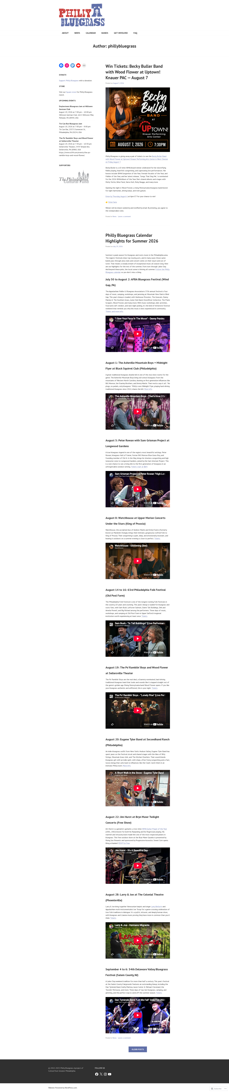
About (65, 33)
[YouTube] (78, 65)
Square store (71, 92)
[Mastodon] (72, 65)
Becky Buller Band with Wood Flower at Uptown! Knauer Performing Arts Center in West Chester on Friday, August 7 (137, 159)
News (77, 33)
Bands (104, 33)
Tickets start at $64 (139, 466)
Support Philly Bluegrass (69, 80)
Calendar (91, 33)
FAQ (135, 33)
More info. (127, 765)
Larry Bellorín (156, 906)
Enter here (112, 202)
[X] (101, 1074)
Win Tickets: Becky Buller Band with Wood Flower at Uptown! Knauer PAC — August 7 (134, 71)
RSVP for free (124, 843)
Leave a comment (124, 216)
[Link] (84, 65)
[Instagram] (67, 65)
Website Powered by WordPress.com (62, 1088)
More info (148, 389)
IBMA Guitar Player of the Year (154, 829)
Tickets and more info (114, 311)
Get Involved (121, 33)
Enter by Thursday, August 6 (117, 196)
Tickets (157, 538)
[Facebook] (61, 65)
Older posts (138, 1049)
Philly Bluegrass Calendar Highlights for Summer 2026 (132, 238)
